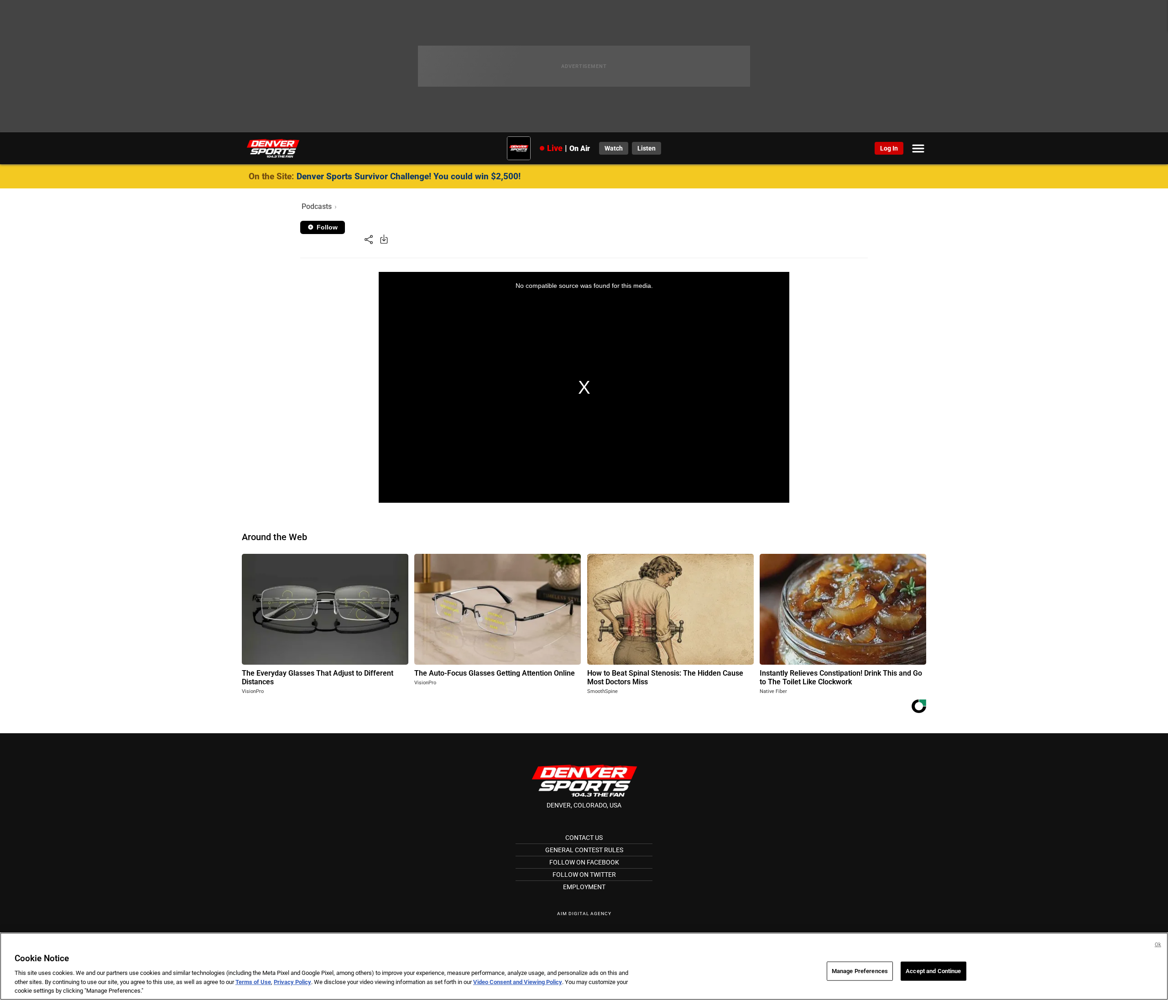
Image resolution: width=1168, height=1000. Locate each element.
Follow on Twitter (584, 874)
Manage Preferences (860, 971)
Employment (584, 887)
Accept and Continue (933, 971)
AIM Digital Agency (584, 913)
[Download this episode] (383, 238)
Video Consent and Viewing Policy (517, 982)
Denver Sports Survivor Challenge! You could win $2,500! (409, 176)
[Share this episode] (368, 238)
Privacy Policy (292, 982)
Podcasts (317, 206)
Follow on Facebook (584, 862)
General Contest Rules (584, 850)
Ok (1158, 945)
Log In (889, 148)
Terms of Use (253, 982)
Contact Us (584, 837)
